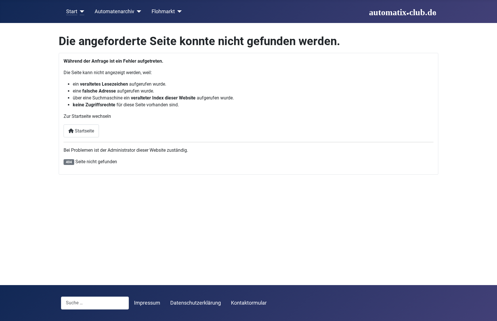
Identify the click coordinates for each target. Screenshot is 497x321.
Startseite (84, 131)
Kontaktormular (249, 303)
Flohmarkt (163, 11)
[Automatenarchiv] (138, 11)
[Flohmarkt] (178, 11)
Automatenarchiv (114, 11)
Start (71, 11)
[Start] (81, 11)
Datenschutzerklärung (195, 303)
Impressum (147, 303)
